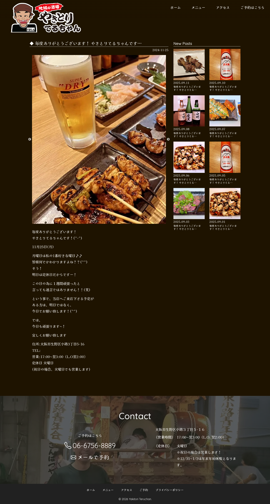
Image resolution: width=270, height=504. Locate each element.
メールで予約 (93, 457)
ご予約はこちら (252, 7)
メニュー (198, 7)
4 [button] (106, 222)
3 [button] (101, 222)
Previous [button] (29, 139)
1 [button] (92, 222)
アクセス (223, 7)
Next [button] (168, 139)
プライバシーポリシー (169, 490)
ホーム (175, 7)
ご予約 (144, 490)
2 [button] (96, 222)
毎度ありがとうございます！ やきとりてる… (187, 88)
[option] (99, 139)
